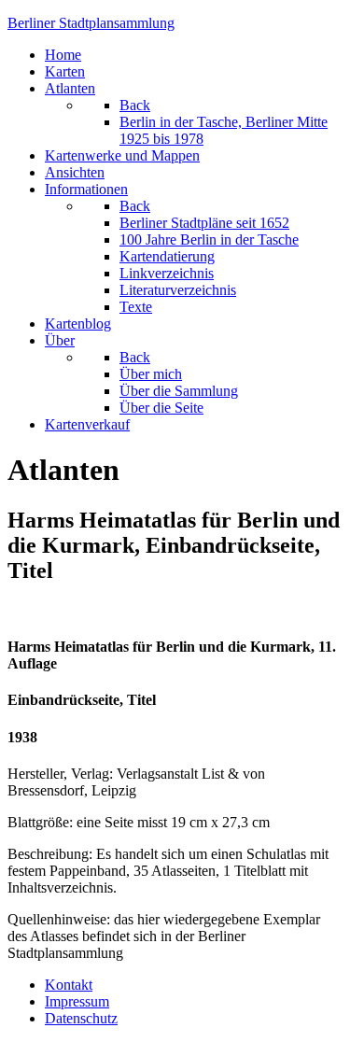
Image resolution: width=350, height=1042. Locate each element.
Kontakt (68, 985)
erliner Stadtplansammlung (91, 23)
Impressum (77, 1001)
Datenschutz (81, 1018)
